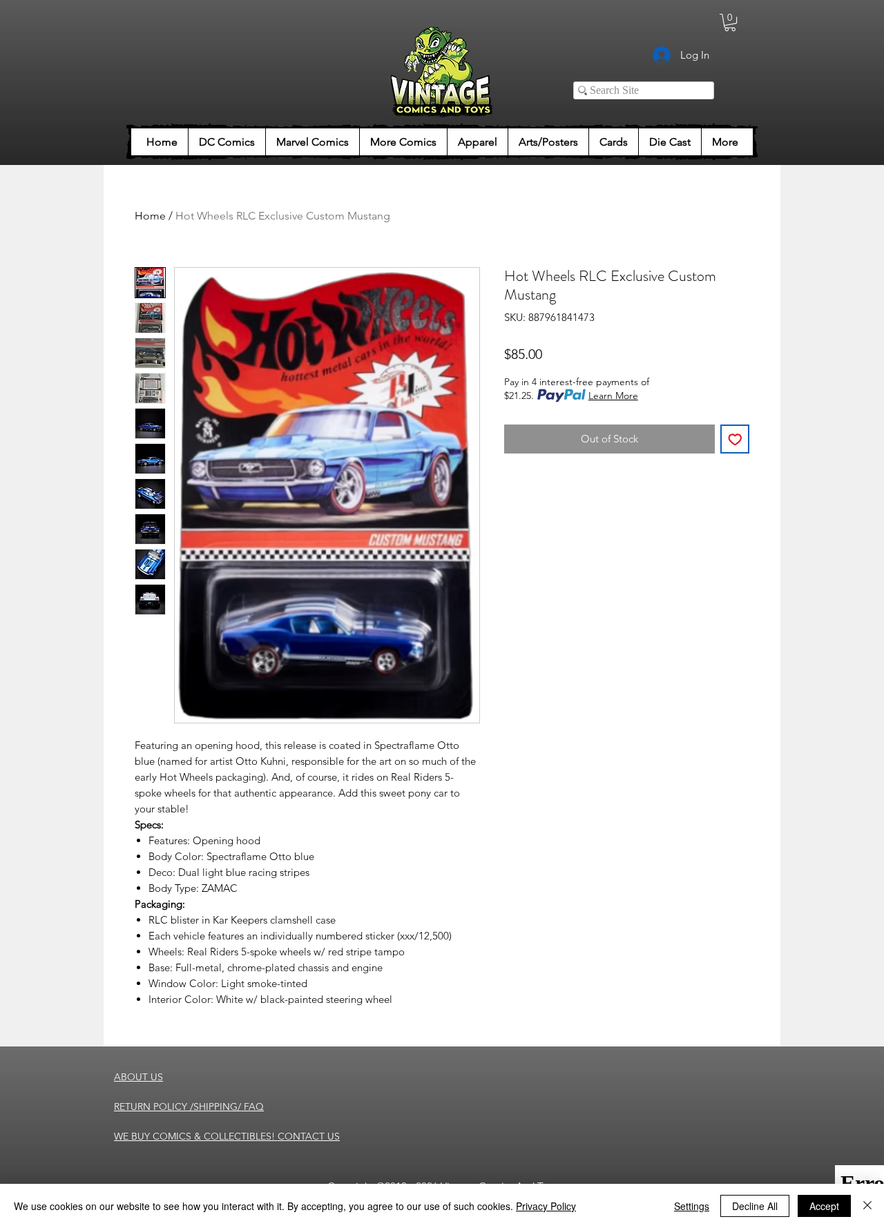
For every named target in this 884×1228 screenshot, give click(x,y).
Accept (824, 1206)
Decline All (755, 1206)
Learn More (613, 395)
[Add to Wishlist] (735, 439)
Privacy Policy (546, 1206)
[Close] (867, 1206)
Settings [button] (691, 1206)
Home (150, 215)
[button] (730, 22)
